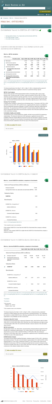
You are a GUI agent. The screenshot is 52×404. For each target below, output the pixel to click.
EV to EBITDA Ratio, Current (12, 37)
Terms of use (29, 401)
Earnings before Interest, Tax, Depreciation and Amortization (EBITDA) (21, 36)
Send (45, 128)
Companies (5, 18)
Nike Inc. (11, 18)
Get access (41, 14)
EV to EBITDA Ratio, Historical (12, 39)
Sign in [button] (48, 14)
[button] (4, 61)
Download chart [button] (43, 135)
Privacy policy (36, 401)
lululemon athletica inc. (11, 207)
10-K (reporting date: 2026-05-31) (15, 81)
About (24, 401)
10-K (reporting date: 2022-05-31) (28, 82)
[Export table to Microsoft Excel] (46, 55)
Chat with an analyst (45, 11)
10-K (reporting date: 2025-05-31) (29, 81)
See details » (7, 298)
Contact (49, 401)
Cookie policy (43, 401)
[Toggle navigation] (2, 2)
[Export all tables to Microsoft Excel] (49, 30)
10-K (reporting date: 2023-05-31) (14, 82)
